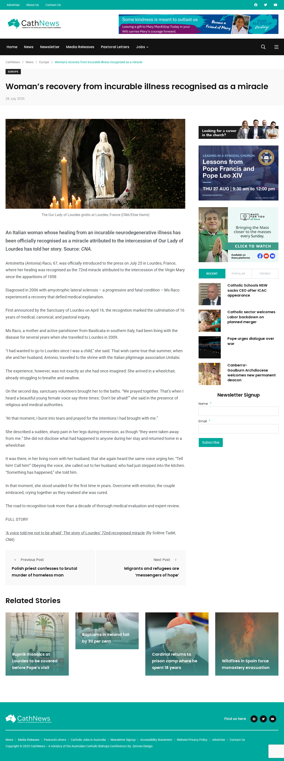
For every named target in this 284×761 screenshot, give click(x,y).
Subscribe (210, 442)
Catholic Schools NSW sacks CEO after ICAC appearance (247, 290)
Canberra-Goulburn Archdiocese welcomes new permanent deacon (251, 373)
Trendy (265, 273)
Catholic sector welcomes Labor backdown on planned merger (251, 316)
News (29, 46)
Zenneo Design (142, 746)
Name (205, 403)
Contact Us (53, 5)
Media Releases (80, 46)
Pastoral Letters (115, 46)
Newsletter (49, 46)
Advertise (13, 5)
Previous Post (32, 559)
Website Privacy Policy (192, 739)
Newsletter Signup (123, 739)
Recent (212, 273)
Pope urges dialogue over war (250, 341)
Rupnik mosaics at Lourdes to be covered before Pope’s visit (34, 661)
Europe (13, 71)
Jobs (140, 46)
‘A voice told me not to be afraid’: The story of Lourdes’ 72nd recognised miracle (75, 533)
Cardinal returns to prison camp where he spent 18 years (174, 661)
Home (12, 46)
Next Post (162, 559)
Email (204, 421)
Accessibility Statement (156, 739)
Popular (238, 273)
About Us (32, 5)
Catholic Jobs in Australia (88, 739)
